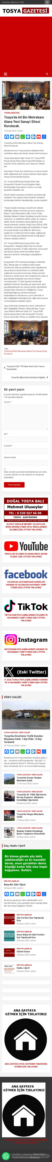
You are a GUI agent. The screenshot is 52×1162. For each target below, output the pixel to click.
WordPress (34, 1157)
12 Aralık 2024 (10, 131)
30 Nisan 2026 (23, 837)
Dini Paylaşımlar (11, 881)
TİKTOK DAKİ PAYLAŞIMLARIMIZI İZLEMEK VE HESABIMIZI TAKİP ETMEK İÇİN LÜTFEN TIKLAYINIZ (26, 618)
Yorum (7, 402)
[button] (6, 1156)
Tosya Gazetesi (11, 113)
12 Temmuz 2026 (24, 784)
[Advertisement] (26, 44)
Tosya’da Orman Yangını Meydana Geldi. (29, 779)
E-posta (8, 446)
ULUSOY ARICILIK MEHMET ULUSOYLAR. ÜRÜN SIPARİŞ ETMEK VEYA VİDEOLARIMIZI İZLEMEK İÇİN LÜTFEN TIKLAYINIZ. (26, 527)
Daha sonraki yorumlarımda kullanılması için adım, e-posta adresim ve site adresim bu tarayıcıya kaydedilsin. (25, 475)
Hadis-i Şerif (23, 968)
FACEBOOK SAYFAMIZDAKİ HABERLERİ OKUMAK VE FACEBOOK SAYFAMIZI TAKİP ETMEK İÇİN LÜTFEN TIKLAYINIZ (26, 585)
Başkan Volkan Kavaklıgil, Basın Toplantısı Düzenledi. (31, 832)
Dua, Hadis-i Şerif (14, 845)
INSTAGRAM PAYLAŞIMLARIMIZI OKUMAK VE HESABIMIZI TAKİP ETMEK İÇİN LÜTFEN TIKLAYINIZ (26, 652)
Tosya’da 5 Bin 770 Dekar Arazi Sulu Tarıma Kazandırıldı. (25, 367)
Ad (6, 434)
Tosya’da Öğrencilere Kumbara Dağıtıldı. (28, 377)
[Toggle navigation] (5, 74)
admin (20, 131)
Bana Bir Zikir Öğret (15, 884)
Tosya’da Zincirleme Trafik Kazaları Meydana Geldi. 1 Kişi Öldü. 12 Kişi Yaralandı (23, 739)
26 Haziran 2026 (23, 803)
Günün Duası (23, 951)
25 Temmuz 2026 (11, 746)
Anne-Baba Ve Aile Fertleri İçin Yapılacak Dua (30, 936)
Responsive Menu (47, 2)
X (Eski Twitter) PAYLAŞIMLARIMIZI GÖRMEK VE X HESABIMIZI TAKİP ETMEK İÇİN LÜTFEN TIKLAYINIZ (26, 683)
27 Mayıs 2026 (23, 820)
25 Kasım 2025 (23, 955)
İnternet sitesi (10, 457)
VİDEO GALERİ (12, 697)
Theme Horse (39, 1154)
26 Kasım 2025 (10, 888)
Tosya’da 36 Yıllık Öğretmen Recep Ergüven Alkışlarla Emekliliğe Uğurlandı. (31, 797)
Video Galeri (24, 732)
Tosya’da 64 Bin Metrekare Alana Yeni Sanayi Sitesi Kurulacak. (25, 352)
